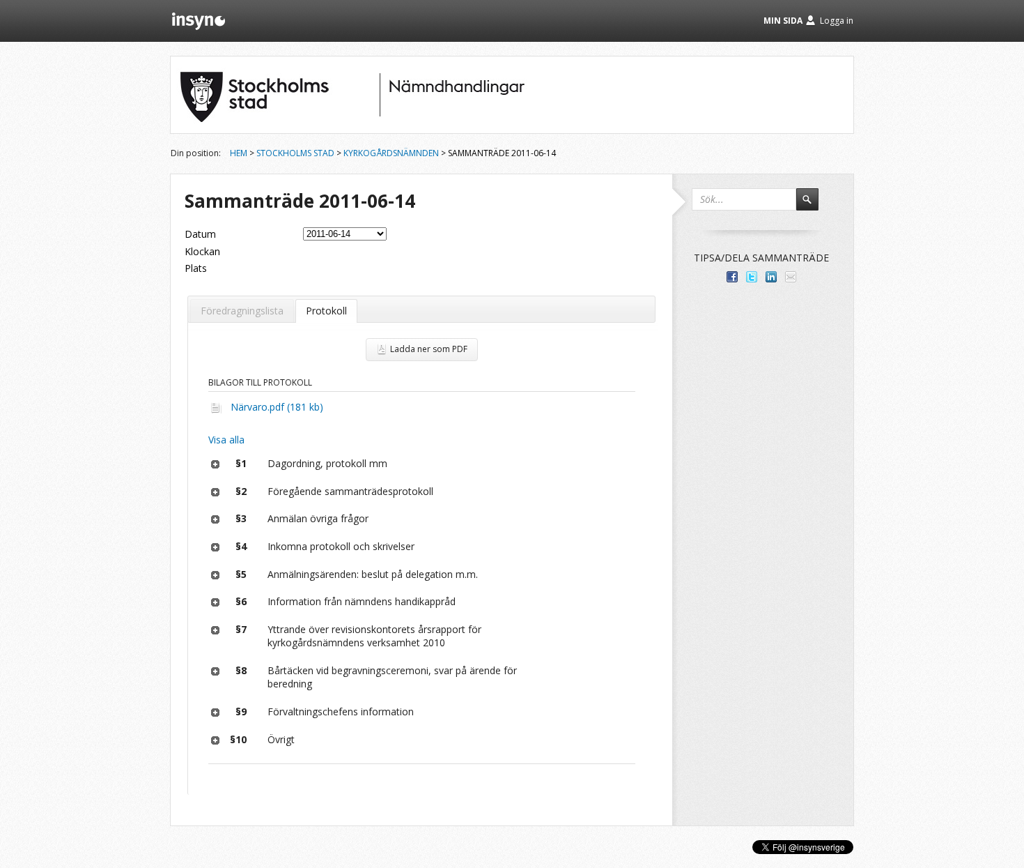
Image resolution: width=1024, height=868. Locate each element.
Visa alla (226, 439)
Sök (813, 205)
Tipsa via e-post (790, 276)
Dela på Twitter (751, 276)
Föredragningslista (242, 310)
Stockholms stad (295, 153)
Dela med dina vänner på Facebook (732, 276)
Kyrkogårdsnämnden (391, 153)
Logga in (836, 20)
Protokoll (326, 310)
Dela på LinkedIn (771, 276)
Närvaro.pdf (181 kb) (277, 406)
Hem (238, 153)
